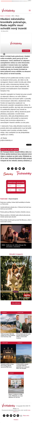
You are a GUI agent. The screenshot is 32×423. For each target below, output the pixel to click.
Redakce (16, 419)
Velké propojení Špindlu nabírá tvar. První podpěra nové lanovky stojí (8, 335)
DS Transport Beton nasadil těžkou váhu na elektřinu (16, 152)
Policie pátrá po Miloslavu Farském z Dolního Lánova (15, 212)
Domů (2, 16)
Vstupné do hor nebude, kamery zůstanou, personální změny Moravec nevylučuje (16, 160)
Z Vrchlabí (7, 16)
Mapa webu (26, 415)
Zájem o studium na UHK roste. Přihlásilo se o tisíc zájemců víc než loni (16, 156)
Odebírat (20, 190)
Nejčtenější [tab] (3, 199)
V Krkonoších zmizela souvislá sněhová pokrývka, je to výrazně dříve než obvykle (22, 366)
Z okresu (4, 312)
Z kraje (12, 373)
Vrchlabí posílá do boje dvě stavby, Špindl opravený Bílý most (7, 366)
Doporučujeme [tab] (13, 199)
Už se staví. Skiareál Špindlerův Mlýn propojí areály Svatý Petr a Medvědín (16, 158)
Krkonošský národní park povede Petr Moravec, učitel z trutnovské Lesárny (23, 336)
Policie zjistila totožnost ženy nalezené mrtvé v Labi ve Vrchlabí (16, 154)
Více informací (16, 303)
